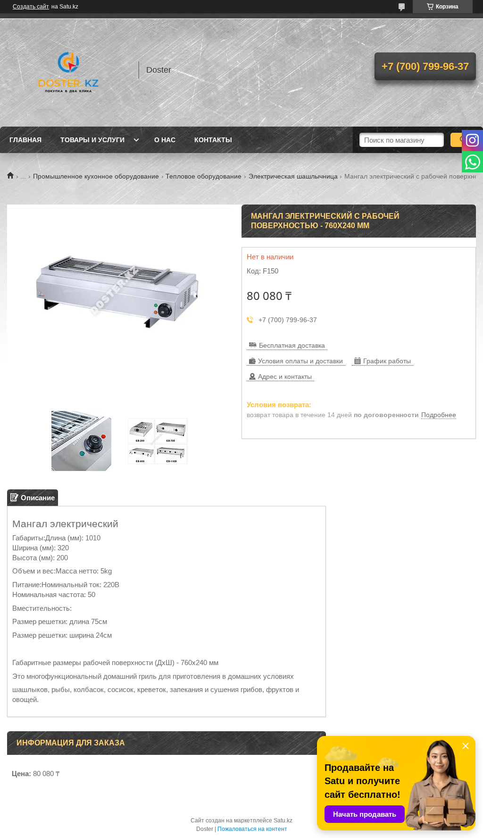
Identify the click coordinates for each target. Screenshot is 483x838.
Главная (25, 140)
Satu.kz (283, 820)
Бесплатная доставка (292, 345)
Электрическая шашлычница (293, 176)
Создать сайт (31, 6)
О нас (164, 140)
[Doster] (68, 70)
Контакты (213, 140)
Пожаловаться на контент (252, 829)
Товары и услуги (92, 140)
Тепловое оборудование (204, 176)
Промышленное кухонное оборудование (96, 176)
